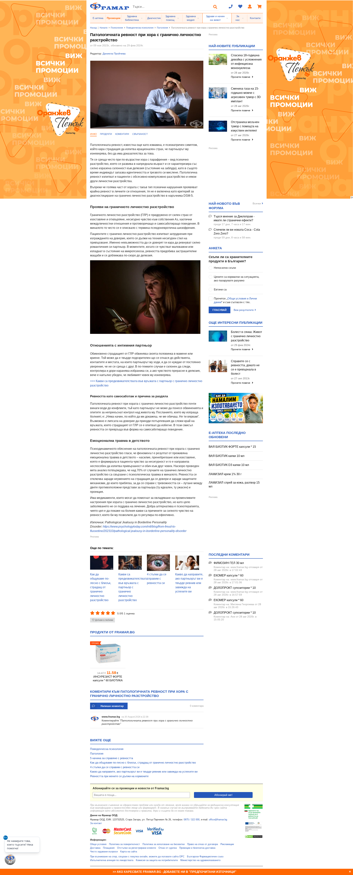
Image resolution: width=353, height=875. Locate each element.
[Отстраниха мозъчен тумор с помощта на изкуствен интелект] (218, 126)
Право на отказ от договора (202, 844)
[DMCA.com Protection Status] (253, 837)
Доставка (95, 848)
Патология (162, 27)
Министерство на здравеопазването (200, 860)
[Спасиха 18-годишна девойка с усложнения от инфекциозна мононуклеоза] (218, 59)
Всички (257, 203)
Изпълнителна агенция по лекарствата (111, 860)
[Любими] (240, 6)
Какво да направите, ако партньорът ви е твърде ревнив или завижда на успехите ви (189, 583)
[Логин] (249, 6)
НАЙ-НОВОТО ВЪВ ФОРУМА (224, 206)
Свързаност (140, 134)
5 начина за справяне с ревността (111, 758)
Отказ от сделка (167, 848)
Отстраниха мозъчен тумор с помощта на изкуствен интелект (245, 126)
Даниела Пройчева (114, 53)
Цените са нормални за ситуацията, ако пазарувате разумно (236, 278)
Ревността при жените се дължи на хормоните (119, 776)
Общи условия (98, 844)
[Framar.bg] (109, 6)
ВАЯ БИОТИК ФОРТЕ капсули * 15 (232, 446)
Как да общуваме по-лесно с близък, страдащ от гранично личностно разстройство (100, 587)
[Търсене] (215, 6)
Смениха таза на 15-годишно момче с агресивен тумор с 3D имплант (246, 95)
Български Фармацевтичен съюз (205, 856)
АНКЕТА (215, 248)
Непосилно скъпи (225, 267)
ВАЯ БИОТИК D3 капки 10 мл (229, 464)
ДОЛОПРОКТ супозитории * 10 (235, 587)
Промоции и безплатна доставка (197, 848)
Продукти (106, 134)
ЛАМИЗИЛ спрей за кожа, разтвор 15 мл (234, 484)
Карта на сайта (128, 851)
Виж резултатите (244, 309)
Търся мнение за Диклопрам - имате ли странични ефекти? (234, 218)
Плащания (109, 848)
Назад (93, 27)
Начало (104, 27)
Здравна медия (191, 18)
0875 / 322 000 (191, 819)
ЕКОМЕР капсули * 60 (228, 575)
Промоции (113, 18)
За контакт (96, 823)
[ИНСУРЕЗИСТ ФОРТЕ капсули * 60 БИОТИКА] (107, 653)
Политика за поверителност (124, 844)
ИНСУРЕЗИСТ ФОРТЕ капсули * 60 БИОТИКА (108, 678)
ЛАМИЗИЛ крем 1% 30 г (225, 474)
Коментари (122, 134)
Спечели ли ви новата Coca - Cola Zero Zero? (237, 231)
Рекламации (227, 844)
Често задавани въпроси (104, 851)
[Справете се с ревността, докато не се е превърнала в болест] (218, 366)
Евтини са (220, 289)
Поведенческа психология (140, 27)
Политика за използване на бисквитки (163, 844)
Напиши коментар (112, 705)
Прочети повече (241, 76)
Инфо (93, 134)
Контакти (255, 18)
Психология (117, 27)
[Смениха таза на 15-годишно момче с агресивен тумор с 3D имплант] (218, 92)
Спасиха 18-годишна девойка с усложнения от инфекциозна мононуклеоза (246, 62)
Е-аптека (98, 18)
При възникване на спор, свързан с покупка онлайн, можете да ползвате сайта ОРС (137, 856)
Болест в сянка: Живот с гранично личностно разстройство (246, 336)
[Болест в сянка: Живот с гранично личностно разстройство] (218, 336)
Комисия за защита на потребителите (157, 860)
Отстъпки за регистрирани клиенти (136, 848)
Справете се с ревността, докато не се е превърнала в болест (245, 367)
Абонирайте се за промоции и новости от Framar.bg (131, 788)
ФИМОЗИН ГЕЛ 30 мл (229, 563)
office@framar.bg (218, 819)
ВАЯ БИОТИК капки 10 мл (226, 455)
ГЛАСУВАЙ (220, 309)
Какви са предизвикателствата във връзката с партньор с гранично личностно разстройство (133, 587)
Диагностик (154, 18)
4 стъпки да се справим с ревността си (156, 579)
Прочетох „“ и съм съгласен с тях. (235, 300)
